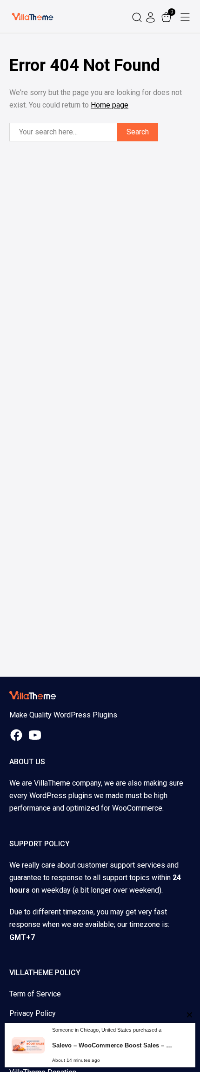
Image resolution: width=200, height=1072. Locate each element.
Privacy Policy (32, 1013)
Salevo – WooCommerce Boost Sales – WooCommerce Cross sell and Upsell (114, 1045)
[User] (152, 16)
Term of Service (35, 994)
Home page (109, 105)
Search (138, 131)
